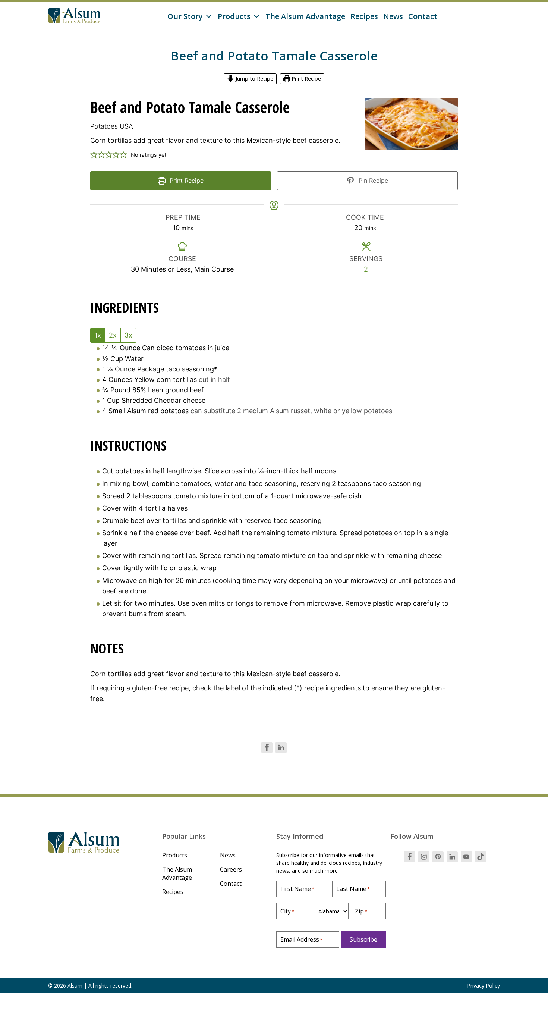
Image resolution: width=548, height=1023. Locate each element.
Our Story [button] (185, 16)
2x (113, 335)
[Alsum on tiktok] (480, 856)
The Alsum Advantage (305, 16)
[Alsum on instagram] (423, 856)
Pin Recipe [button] (372, 180)
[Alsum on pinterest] (438, 856)
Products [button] (234, 16)
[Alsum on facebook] (409, 856)
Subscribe (363, 939)
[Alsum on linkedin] (452, 856)
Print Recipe (305, 78)
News (393, 16)
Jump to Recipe (253, 78)
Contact (422, 16)
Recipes (364, 16)
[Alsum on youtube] (466, 856)
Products (174, 855)
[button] (94, 155)
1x (97, 335)
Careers (231, 869)
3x (128, 335)
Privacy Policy (483, 985)
